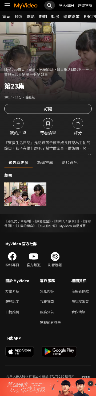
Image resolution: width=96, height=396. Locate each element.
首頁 (6, 16)
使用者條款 (80, 291)
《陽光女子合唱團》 (17, 221)
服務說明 (12, 301)
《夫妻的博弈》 (25, 225)
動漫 (55, 16)
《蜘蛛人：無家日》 (66, 221)
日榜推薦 (12, 311)
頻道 (18, 16)
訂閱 (48, 108)
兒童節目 (46, 69)
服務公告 (47, 311)
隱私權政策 (80, 301)
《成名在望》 (43, 221)
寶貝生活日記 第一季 (73, 69)
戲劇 (43, 16)
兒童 (32, 69)
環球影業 (71, 16)
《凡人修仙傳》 (48, 225)
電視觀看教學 (50, 322)
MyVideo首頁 (14, 69)
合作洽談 (78, 311)
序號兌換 (85, 5)
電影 (31, 16)
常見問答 (47, 291)
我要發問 (47, 301)
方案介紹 (12, 291)
